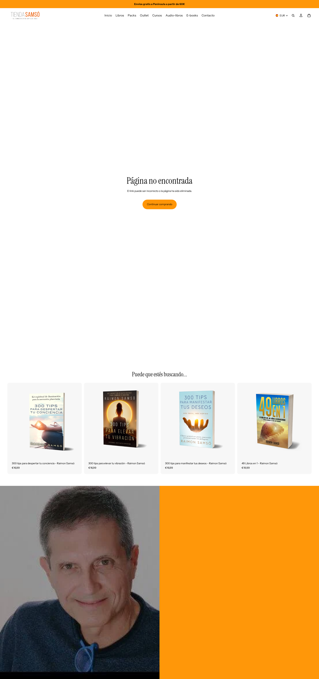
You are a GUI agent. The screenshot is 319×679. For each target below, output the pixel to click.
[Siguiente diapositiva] (76, 420)
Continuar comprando (159, 204)
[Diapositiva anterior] (12, 420)
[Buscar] (293, 15)
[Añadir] (76, 451)
